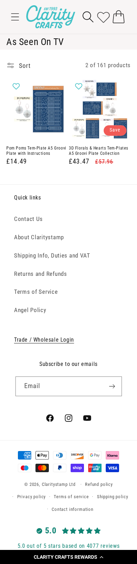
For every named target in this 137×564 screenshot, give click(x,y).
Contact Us (28, 218)
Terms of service (71, 496)
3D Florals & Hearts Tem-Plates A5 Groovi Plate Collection (98, 151)
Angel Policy (30, 309)
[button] (68, 557)
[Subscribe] (112, 386)
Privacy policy (31, 496)
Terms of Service (36, 291)
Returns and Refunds (40, 273)
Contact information (72, 509)
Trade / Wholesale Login (44, 339)
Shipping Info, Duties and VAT (52, 255)
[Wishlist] (103, 16)
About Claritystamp (39, 237)
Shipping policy (112, 496)
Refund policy (99, 484)
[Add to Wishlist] (17, 86)
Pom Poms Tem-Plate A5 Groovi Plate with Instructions (36, 151)
